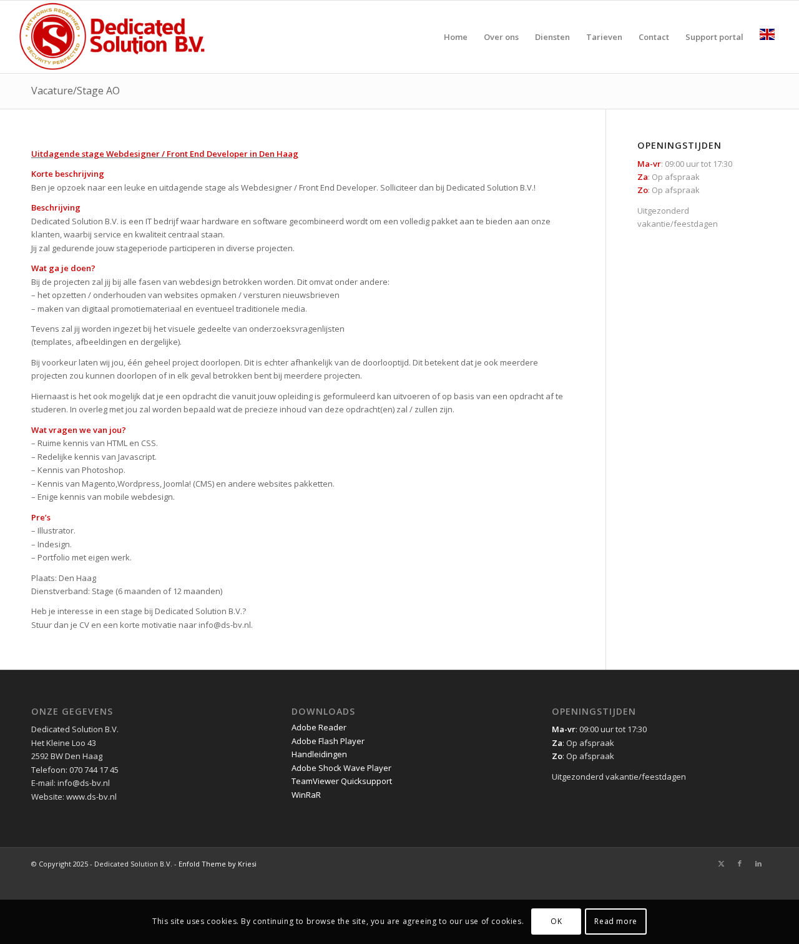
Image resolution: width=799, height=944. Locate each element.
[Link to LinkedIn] (758, 863)
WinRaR (306, 794)
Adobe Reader (319, 727)
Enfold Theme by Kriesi (218, 863)
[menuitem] (456, 37)
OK (556, 922)
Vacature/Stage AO (75, 90)
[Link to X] (721, 863)
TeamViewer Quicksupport (342, 781)
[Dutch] (767, 37)
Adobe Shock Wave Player (341, 767)
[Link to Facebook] (739, 863)
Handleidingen (319, 754)
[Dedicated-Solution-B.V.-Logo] (113, 37)
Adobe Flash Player (328, 741)
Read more (615, 922)
